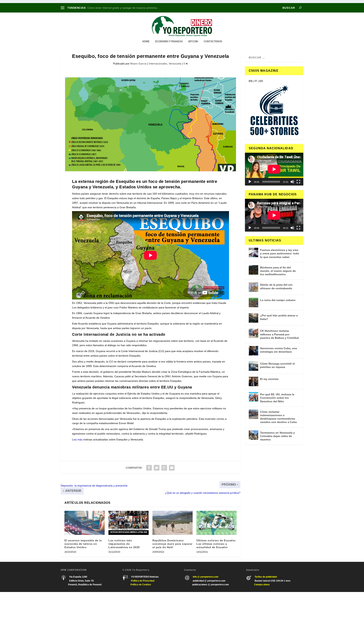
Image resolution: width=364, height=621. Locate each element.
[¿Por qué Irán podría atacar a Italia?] (253, 318)
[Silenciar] (292, 182)
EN (250, 81)
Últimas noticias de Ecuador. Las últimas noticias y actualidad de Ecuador (216, 544)
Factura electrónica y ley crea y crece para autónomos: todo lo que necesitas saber (279, 253)
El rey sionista (269, 378)
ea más (78, 439)
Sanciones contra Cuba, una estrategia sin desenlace (278, 350)
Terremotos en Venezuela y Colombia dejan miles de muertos (277, 436)
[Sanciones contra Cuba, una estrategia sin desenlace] (253, 350)
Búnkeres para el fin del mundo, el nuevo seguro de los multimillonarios (278, 271)
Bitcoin (193, 41)
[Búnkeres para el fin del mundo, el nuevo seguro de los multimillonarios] (253, 270)
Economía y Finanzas (169, 41)
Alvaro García (138, 63)
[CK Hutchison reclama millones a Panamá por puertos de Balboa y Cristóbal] (253, 333)
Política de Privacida (142, 580)
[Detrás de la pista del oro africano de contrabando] (253, 287)
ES (261, 81)
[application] (274, 169)
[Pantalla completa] (298, 182)
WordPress (115, 606)
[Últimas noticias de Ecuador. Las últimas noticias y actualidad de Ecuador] (216, 523)
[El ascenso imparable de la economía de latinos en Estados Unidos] (84, 523)
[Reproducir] (250, 182)
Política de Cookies (140, 584)
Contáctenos (213, 41)
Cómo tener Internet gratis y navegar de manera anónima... (123, 7)
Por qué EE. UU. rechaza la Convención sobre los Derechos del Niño (277, 398)
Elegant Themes (83, 606)
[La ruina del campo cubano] (253, 302)
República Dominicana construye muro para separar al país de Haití (172, 544)
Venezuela (175, 63)
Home (145, 41)
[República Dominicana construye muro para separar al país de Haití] (172, 523)
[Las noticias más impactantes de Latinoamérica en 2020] (128, 523)
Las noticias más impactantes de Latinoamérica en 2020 (124, 544)
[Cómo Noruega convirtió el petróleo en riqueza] (253, 366)
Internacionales (158, 63)
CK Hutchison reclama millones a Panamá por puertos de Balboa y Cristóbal (279, 334)
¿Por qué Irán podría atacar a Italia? (279, 317)
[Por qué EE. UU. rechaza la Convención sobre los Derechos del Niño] (253, 397)
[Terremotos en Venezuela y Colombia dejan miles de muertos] (253, 435)
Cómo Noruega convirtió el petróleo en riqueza (277, 365)
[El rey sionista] (253, 381)
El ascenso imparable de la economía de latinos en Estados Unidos (83, 544)
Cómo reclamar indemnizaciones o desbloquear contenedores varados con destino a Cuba (278, 417)
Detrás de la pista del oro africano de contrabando (276, 286)
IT (256, 81)
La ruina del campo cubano (278, 300)
